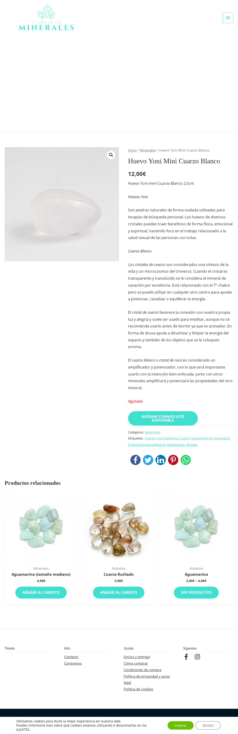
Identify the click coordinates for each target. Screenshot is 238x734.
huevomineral (201, 438)
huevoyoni (222, 438)
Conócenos (73, 663)
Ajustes (208, 725)
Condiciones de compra (142, 669)
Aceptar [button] (181, 725)
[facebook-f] (188, 657)
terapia (191, 444)
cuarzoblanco (167, 438)
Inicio (132, 150)
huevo (184, 438)
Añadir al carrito (41, 592)
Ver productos (196, 592)
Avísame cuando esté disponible (163, 418)
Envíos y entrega (137, 656)
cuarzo (150, 438)
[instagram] (198, 657)
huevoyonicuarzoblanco (146, 444)
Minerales (148, 150)
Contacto (71, 656)
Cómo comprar (136, 663)
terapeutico (176, 444)
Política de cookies (138, 689)
